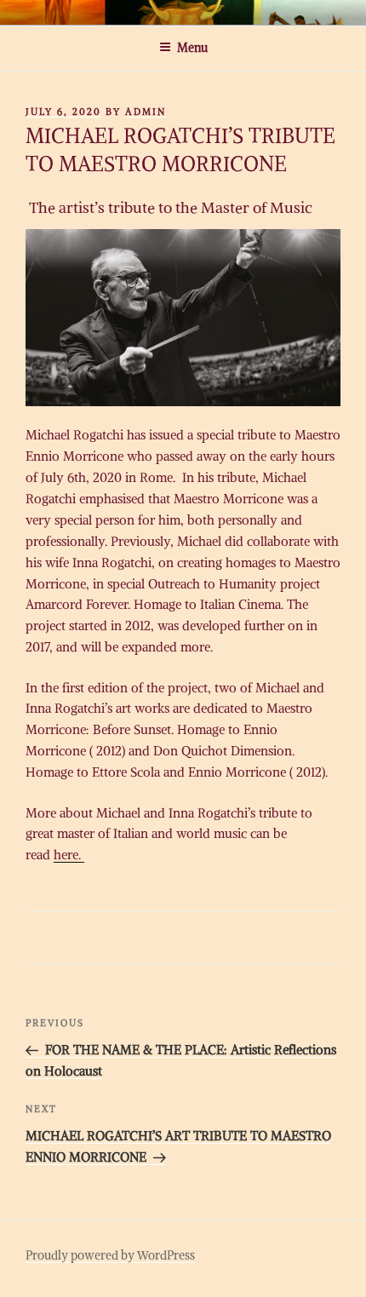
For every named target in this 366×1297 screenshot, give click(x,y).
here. (69, 854)
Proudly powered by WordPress (110, 1255)
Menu (192, 47)
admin (145, 112)
